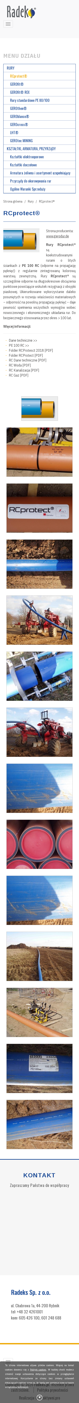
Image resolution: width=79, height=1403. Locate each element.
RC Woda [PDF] (20, 365)
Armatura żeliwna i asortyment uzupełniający (40, 173)
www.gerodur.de (57, 236)
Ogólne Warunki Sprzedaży (27, 189)
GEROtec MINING (21, 140)
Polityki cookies (38, 1369)
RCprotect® (18, 76)
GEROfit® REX (20, 92)
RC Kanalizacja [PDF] (24, 370)
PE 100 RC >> (19, 345)
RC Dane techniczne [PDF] (27, 360)
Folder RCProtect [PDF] (26, 355)
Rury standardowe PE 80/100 (30, 100)
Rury (32, 201)
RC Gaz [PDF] (18, 375)
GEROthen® (18, 108)
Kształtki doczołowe (23, 164)
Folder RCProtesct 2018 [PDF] (31, 350)
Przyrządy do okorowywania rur (30, 181)
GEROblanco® (19, 116)
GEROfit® (17, 84)
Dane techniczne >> (23, 340)
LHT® (14, 132)
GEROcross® (19, 124)
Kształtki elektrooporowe (27, 156)
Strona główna (14, 201)
